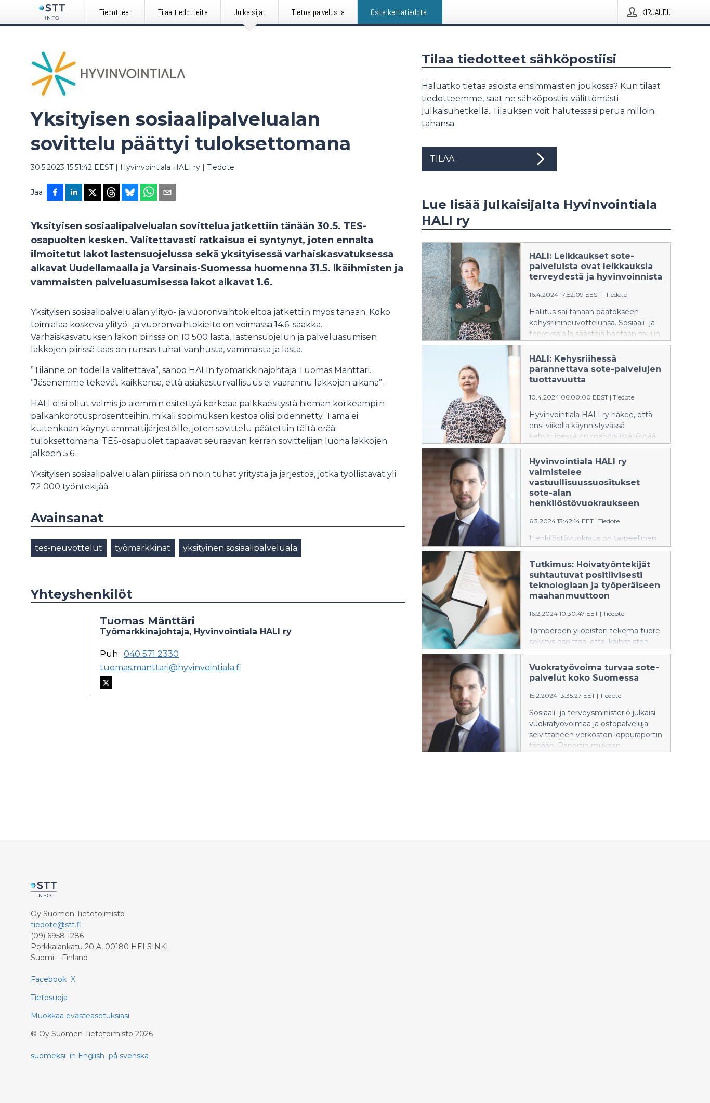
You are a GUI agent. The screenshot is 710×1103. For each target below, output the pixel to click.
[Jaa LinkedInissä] (73, 193)
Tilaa (442, 159)
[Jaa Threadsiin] (111, 193)
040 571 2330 (151, 654)
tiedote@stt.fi (56, 924)
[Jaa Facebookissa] (55, 193)
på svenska (129, 1055)
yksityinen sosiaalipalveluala (240, 548)
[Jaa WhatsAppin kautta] (148, 193)
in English (87, 1055)
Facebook (49, 979)
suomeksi (48, 1055)
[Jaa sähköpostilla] (167, 193)
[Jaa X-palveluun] (92, 193)
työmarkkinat (142, 548)
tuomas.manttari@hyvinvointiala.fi (170, 667)
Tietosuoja (49, 997)
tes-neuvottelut (68, 548)
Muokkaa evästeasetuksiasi (80, 1015)
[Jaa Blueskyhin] (130, 193)
